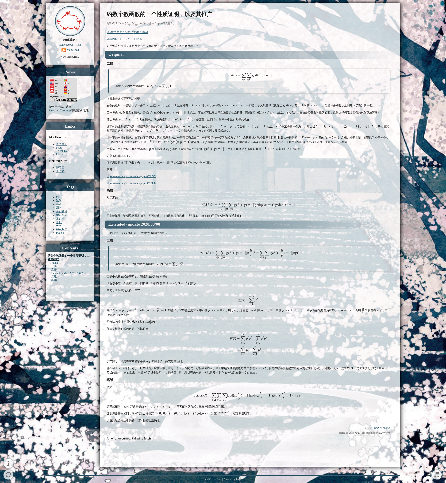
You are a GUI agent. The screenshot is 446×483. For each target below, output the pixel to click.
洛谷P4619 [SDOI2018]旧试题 (124, 39)
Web (58, 225)
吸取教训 (61, 144)
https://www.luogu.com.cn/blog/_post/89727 (131, 176)
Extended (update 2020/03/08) (66, 273)
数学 (376, 427)
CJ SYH (61, 153)
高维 (54, 269)
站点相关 (61, 229)
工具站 (60, 171)
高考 (59, 204)
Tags (78, 44)
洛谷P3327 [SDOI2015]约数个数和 (127, 32)
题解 (59, 207)
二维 (54, 266)
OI (371, 427)
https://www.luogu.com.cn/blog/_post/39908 (131, 183)
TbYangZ (61, 150)
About (70, 44)
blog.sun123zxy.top (60, 110)
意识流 (60, 218)
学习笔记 (385, 427)
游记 (59, 222)
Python (60, 232)
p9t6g (59, 147)
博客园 (60, 167)
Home (62, 44)
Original (54, 262)
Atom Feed (72, 50)
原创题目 (61, 211)
